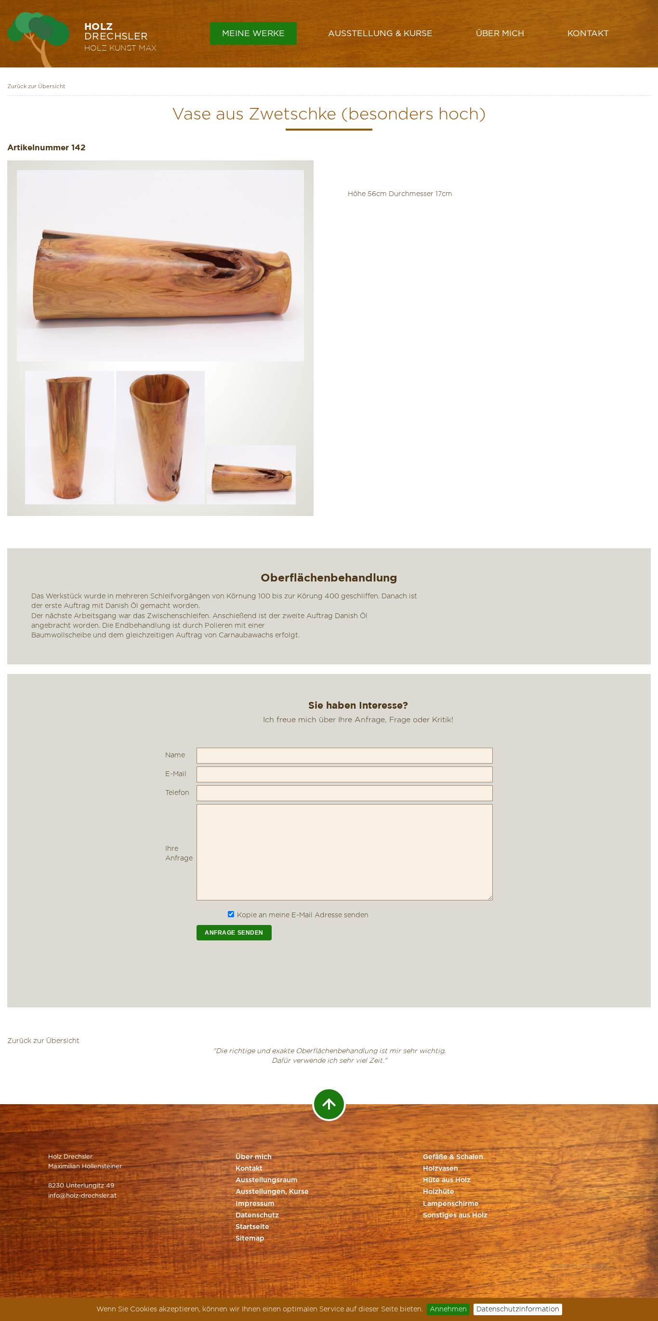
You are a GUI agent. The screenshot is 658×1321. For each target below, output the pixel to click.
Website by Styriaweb (577, 1267)
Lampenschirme (451, 1204)
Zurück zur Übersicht (36, 86)
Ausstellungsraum (267, 1180)
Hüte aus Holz (447, 1180)
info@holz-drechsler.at (82, 1196)
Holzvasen (440, 1168)
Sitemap (250, 1238)
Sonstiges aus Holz (455, 1215)
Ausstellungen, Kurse (272, 1192)
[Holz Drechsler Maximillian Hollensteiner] (38, 39)
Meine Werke (253, 33)
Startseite (252, 1227)
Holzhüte (438, 1192)
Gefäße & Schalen (453, 1157)
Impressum (255, 1204)
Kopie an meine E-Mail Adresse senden (302, 915)
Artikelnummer (38, 147)
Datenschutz (257, 1215)
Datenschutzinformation (517, 1309)
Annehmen (448, 1309)
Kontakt (588, 33)
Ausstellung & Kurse (380, 33)
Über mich (500, 33)
